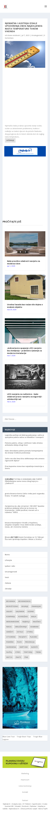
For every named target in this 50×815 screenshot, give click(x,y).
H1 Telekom (27, 804)
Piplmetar (33, 806)
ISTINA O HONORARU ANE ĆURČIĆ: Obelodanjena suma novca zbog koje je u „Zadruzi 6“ (23, 481)
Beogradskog (24, 601)
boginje (25, 606)
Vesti (7, 577)
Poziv (19, 642)
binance (8, 523)
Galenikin (20, 611)
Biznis (7, 554)
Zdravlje (8, 589)
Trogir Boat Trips (24, 736)
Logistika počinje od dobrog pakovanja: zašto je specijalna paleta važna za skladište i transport (24, 436)
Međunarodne (12, 621)
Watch (9, 657)
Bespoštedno (12, 606)
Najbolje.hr (6, 804)
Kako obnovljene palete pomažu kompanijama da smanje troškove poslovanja (24, 452)
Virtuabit (18, 806)
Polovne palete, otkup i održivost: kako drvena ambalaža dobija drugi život (24, 444)
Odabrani (34, 627)
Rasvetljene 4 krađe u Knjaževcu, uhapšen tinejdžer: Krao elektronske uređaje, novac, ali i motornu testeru (23, 525)
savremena (11, 647)
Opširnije (10, 140)
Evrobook (25, 806)
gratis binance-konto (13, 493)
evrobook (16, 35)
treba (38, 652)
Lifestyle (8, 560)
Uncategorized (36, 35)
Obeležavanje (21, 627)
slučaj (9, 652)
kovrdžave (23, 616)
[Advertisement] (25, 96)
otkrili (30, 632)
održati (9, 632)
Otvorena (10, 637)
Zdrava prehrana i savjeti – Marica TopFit (34, 809)
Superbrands (36, 804)
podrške (10, 642)
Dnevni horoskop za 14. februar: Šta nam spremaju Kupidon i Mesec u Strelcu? (24, 538)
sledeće (34, 647)
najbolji (26, 621)
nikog (9, 627)
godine (31, 611)
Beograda (10, 601)
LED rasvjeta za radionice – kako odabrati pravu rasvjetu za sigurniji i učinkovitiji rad (24, 396)
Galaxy (9, 611)
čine (26, 657)
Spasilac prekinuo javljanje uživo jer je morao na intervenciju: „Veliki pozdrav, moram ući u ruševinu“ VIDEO (24, 509)
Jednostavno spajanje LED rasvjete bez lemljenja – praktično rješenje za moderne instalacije (24, 350)
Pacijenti (23, 637)
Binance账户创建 (11, 537)
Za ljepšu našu (16, 804)
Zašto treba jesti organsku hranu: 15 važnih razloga (24, 494)
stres (17, 652)
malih (33, 616)
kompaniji (10, 616)
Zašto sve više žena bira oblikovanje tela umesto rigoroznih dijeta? (24, 459)
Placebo (33, 637)
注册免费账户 (10, 479)
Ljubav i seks (10, 566)
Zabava (8, 583)
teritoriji (28, 652)
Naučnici (37, 621)
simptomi (23, 647)
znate (18, 657)
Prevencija (29, 642)
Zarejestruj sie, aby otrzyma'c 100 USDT (21, 506)
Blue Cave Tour (9, 736)
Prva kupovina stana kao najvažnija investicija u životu (24, 467)
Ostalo (20, 632)
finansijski (36, 606)
